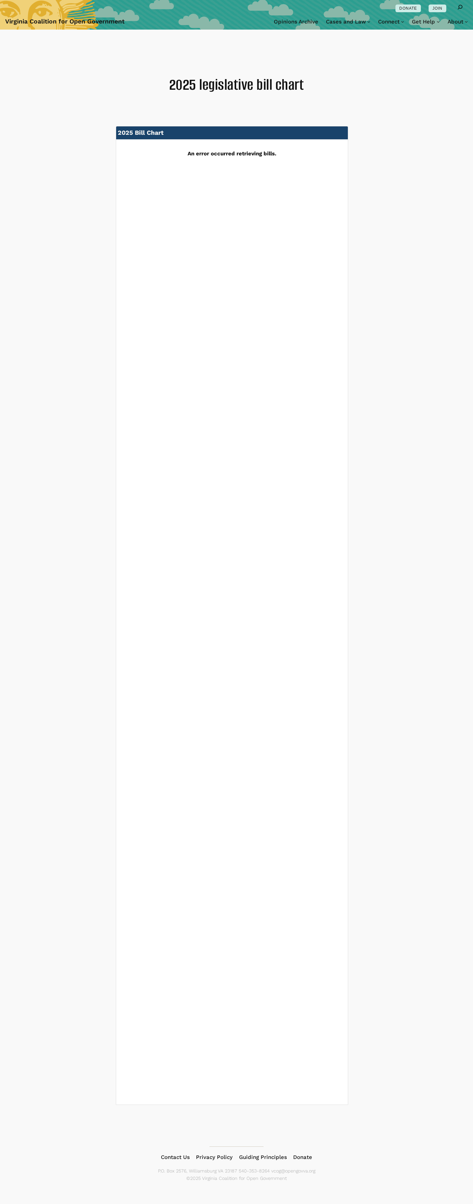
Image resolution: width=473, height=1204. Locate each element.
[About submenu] (466, 21)
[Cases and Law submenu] (368, 21)
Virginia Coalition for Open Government (65, 21)
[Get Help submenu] (438, 21)
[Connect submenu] (402, 21)
